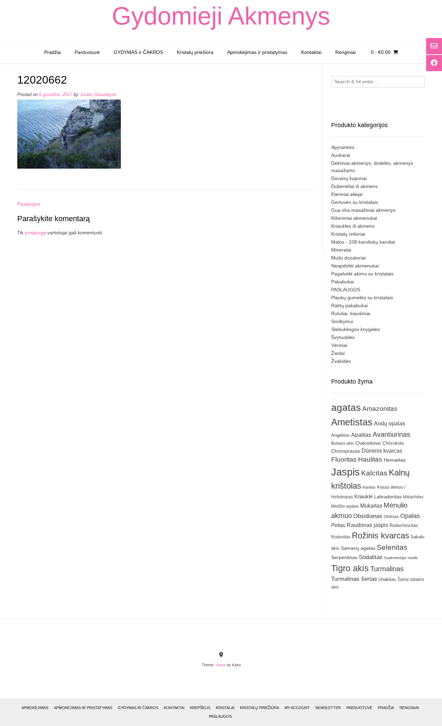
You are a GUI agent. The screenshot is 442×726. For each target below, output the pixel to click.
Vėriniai (339, 345)
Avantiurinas (391, 434)
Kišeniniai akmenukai (354, 218)
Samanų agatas (358, 548)
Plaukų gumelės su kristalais (362, 297)
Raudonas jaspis (367, 525)
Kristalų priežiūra (195, 52)
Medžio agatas (345, 506)
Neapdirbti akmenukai (355, 265)
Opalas (410, 515)
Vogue (220, 665)
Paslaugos (28, 204)
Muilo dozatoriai (348, 258)
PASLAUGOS (345, 289)
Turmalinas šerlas (354, 579)
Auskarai (340, 155)
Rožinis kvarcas (380, 535)
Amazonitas (379, 408)
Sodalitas (371, 557)
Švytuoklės (343, 337)
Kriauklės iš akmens (353, 226)
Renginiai (345, 52)
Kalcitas (374, 473)
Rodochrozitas (404, 525)
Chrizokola (393, 443)
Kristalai (225, 708)
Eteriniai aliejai (347, 194)
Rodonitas (340, 537)
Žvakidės (341, 361)
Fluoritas (344, 459)
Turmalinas (387, 569)
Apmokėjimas (34, 708)
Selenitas (392, 547)
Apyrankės (342, 147)
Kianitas (369, 487)
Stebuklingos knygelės (355, 329)
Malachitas (413, 496)
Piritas (338, 525)
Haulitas (370, 459)
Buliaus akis (342, 443)
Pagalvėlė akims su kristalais (362, 273)
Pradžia (52, 52)
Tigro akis (350, 568)
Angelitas (340, 435)
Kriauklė (363, 496)
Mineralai (341, 250)
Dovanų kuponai (349, 178)
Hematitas (395, 460)
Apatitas (361, 435)
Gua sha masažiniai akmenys (363, 210)
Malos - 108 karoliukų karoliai (363, 242)
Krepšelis (200, 708)
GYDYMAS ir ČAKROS (138, 52)
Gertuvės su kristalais (354, 202)
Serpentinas (344, 557)
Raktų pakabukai (349, 305)
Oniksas (391, 516)
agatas (346, 407)
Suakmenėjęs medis (401, 558)
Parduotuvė (87, 52)
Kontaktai (311, 52)
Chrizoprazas (345, 451)
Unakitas (387, 579)
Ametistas (352, 422)
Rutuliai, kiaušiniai (350, 313)
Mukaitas (371, 505)
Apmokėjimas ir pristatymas (257, 52)
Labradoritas (388, 496)
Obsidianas (367, 515)
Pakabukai (342, 281)
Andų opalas (389, 423)
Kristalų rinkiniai (348, 234)
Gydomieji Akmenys (221, 15)
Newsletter (328, 708)
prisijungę (35, 232)
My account (297, 708)
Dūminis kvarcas (382, 451)
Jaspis (345, 472)
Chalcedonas (368, 443)
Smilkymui (342, 321)
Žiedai (338, 353)
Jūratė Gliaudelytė (98, 94)
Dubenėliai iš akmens (354, 186)
